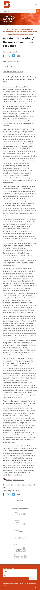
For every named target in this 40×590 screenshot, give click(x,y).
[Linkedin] (13, 56)
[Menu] (36, 4)
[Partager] (3, 56)
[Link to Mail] (35, 587)
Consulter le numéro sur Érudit (13, 72)
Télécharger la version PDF (12, 61)
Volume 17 (23, 32)
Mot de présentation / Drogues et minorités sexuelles (18, 42)
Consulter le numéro (9, 66)
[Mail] (18, 56)
